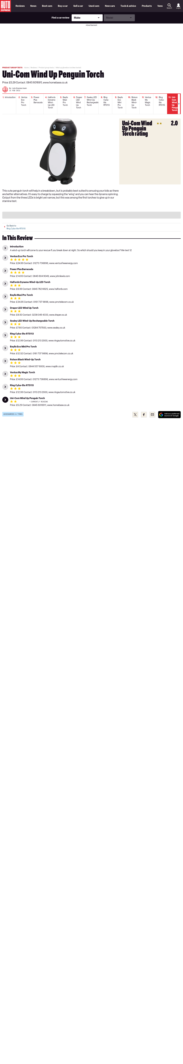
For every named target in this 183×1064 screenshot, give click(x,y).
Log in (178, 8)
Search (169, 8)
